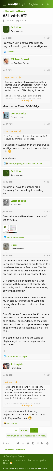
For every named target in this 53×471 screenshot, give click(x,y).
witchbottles (18, 200)
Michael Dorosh (20, 59)
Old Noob (16, 27)
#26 (48, 255)
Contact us (8, 460)
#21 (48, 38)
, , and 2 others (25, 163)
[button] (4, 4)
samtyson (9, 20)
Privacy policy (39, 460)
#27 (48, 375)
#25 (48, 211)
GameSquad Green (14, 456)
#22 (48, 70)
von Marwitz (18, 113)
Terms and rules (23, 460)
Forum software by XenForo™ (25, 468)
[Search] (48, 4)
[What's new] (42, 4)
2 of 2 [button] (34, 430)
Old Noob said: (12, 131)
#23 (48, 124)
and (17, 356)
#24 (48, 182)
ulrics (14, 245)
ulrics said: (10, 382)
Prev (24, 430)
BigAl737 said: (11, 77)
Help (5, 463)
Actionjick (17, 364)
